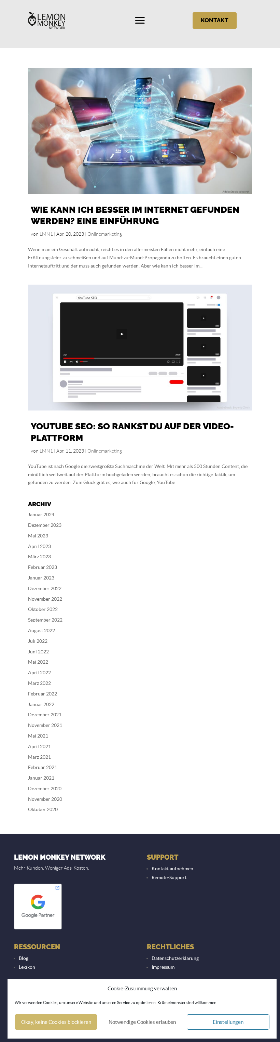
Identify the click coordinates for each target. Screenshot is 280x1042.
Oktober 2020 (43, 809)
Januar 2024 (41, 514)
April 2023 (39, 546)
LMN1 (46, 234)
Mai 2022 (38, 662)
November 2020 (45, 799)
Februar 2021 (42, 767)
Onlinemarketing (104, 234)
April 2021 (39, 746)
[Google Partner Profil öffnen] (38, 929)
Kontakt (214, 20)
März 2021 (39, 757)
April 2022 (39, 672)
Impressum (163, 967)
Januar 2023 (41, 578)
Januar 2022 (41, 704)
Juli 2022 (37, 641)
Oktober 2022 (43, 609)
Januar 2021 (41, 778)
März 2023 (39, 556)
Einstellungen (228, 1022)
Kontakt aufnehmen (172, 868)
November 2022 (45, 599)
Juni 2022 (38, 651)
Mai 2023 (38, 535)
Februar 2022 (42, 693)
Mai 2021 (38, 736)
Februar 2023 (42, 567)
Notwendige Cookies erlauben (142, 1022)
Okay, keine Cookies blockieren (56, 1022)
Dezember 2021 (44, 714)
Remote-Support (169, 877)
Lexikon (27, 967)
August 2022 (41, 630)
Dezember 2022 (44, 588)
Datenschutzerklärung (175, 958)
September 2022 (45, 620)
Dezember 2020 (44, 788)
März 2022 (39, 683)
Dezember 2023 (44, 525)
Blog (23, 958)
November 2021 (45, 725)
